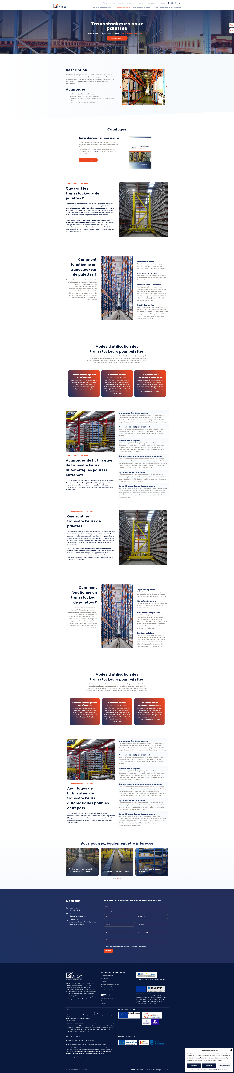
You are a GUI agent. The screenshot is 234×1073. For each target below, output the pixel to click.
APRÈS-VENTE (131, 3)
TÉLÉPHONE (73, 908)
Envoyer (108, 951)
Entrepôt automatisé (110, 33)
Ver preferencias (224, 1065)
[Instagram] (175, 3)
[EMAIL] (67, 914)
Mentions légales (223, 1069)
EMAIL (71, 914)
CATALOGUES (152, 3)
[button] (230, 1050)
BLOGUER (162, 3)
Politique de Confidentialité (210, 1069)
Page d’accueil (93, 33)
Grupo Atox (96, 151)
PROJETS (121, 3)
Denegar (209, 1065)
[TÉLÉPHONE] (67, 908)
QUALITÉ (141, 3)
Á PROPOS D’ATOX (109, 3)
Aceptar (194, 1065)
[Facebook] (172, 3)
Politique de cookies (196, 1069)
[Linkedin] (168, 3)
